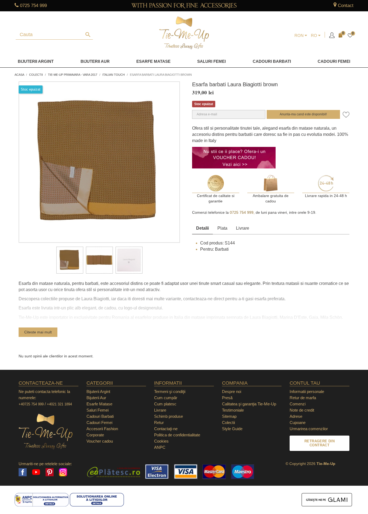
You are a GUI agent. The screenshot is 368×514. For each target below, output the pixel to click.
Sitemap (229, 416)
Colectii (228, 422)
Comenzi (297, 404)
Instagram (63, 472)
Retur (159, 422)
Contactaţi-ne (166, 428)
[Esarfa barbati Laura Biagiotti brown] (69, 260)
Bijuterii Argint (36, 61)
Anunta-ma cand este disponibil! (303, 114)
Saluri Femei (211, 61)
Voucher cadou (99, 441)
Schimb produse (168, 416)
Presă (227, 397)
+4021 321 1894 (59, 404)
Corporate (95, 435)
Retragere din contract (319, 443)
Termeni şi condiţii (169, 391)
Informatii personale (307, 391)
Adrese (296, 416)
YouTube (36, 472)
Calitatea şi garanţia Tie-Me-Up (249, 404)
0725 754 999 (33, 5)
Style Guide (232, 428)
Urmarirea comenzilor (309, 428)
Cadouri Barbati (272, 61)
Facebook (23, 472)
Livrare (242, 228)
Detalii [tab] (202, 228)
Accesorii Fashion (102, 428)
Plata (222, 228)
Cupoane (297, 422)
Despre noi (231, 391)
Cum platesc (165, 404)
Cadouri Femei (334, 61)
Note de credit (302, 410)
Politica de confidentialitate (177, 435)
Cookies (161, 441)
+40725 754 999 (31, 404)
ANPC (159, 447)
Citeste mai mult (38, 332)
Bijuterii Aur (95, 61)
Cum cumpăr (165, 397)
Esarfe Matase (153, 61)
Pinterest (50, 472)
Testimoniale (233, 410)
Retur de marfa (303, 397)
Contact (345, 5)
